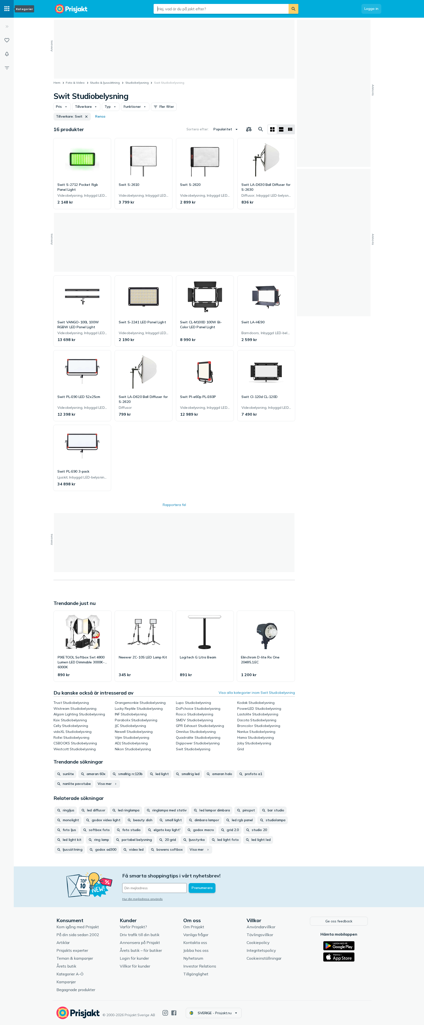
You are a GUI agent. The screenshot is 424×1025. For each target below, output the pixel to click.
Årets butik (66, 966)
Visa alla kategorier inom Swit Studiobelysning (257, 692)
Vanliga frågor (195, 934)
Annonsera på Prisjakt (140, 942)
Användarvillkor (261, 926)
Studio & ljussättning (105, 82)
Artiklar (63, 942)
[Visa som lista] (281, 129)
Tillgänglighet (195, 973)
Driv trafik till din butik (139, 934)
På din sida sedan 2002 (77, 934)
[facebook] (174, 1013)
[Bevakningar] (7, 54)
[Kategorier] (7, 9)
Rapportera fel (174, 505)
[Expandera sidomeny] (7, 26)
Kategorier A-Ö (69, 973)
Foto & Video (75, 82)
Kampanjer (66, 981)
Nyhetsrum (193, 958)
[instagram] (165, 1013)
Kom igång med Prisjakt (77, 926)
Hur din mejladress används (142, 899)
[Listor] (7, 40)
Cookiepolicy (258, 942)
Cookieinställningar (264, 958)
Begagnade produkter (75, 989)
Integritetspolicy (261, 950)
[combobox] (221, 9)
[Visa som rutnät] (272, 129)
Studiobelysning (137, 82)
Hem (56, 82)
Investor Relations (199, 966)
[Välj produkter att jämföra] (249, 129)
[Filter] (7, 68)
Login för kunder (134, 958)
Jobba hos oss (196, 950)
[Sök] (293, 9)
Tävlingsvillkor (260, 934)
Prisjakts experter (72, 950)
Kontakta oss (195, 942)
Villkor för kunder (135, 966)
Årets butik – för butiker (141, 950)
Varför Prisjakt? (133, 926)
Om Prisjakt (193, 926)
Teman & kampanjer (74, 958)
